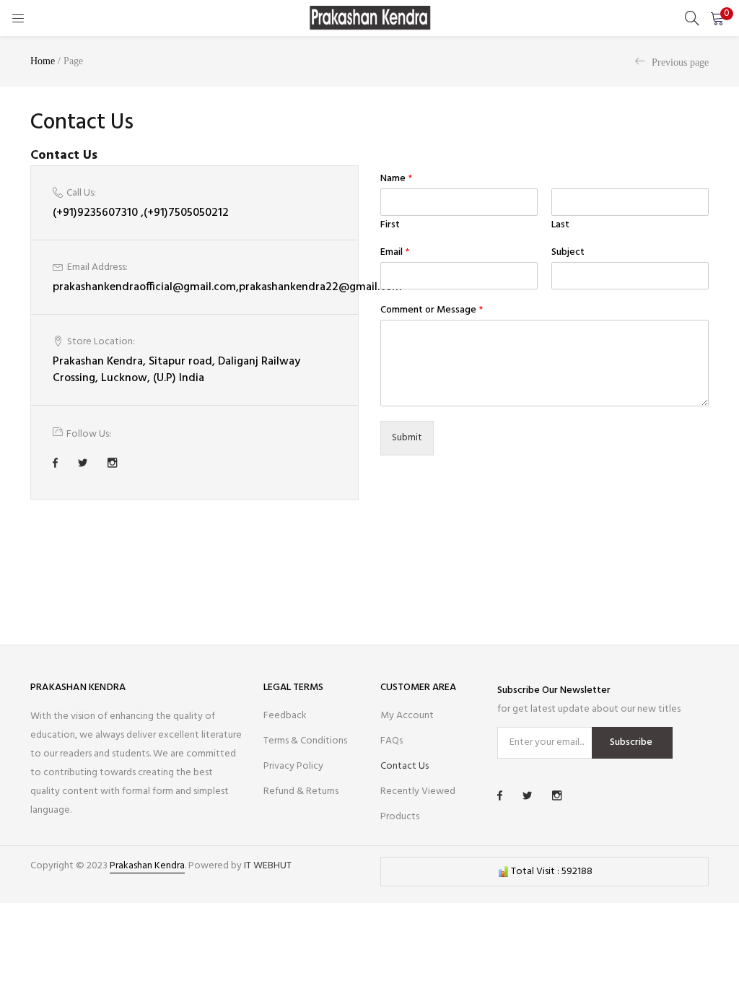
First (390, 225)
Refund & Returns (300, 791)
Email (394, 252)
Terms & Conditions (305, 741)
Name (396, 179)
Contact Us (404, 766)
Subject (568, 252)
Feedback (285, 715)
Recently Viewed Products (417, 804)
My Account (407, 715)
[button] (717, 18)
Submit (407, 437)
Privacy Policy (293, 766)
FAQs (391, 741)
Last (560, 225)
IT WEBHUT (268, 866)
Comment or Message (431, 310)
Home (42, 61)
